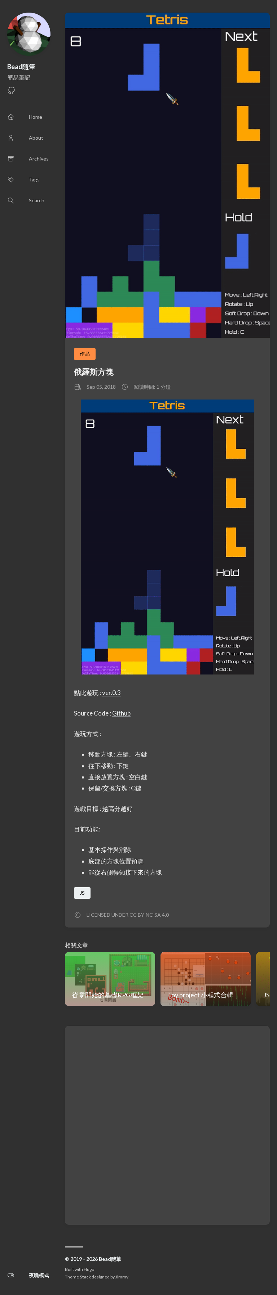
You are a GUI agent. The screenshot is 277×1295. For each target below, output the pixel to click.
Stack (85, 1277)
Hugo (89, 1269)
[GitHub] (11, 92)
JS (82, 893)
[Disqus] (167, 1125)
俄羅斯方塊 (94, 371)
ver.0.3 (111, 692)
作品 (85, 354)
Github (121, 713)
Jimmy (121, 1277)
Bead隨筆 (21, 67)
